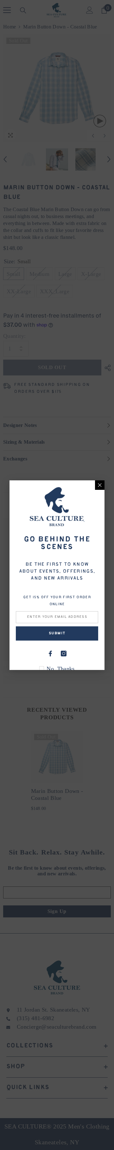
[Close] (99, 485)
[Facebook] (50, 653)
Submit (57, 633)
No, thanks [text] (61, 669)
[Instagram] (63, 653)
